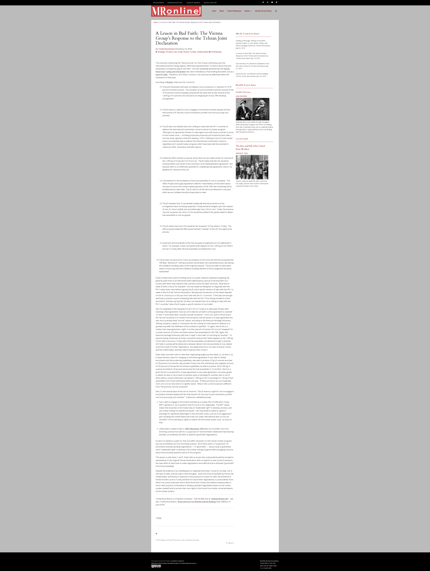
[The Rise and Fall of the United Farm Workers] (252, 167)
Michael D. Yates (242, 153)
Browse (247, 11)
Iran (175, 52)
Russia (186, 52)
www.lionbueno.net (220, 499)
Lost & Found (242, 138)
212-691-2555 (267, 568)
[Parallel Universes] (252, 109)
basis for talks (162, 74)
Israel (180, 52)
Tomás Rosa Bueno (166, 49)
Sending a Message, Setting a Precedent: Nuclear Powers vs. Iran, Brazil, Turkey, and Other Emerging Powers (251, 43)
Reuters (170, 82)
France (170, 52)
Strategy (161, 52)
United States (202, 52)
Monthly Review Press (175, 3)
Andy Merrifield (241, 96)
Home (214, 11)
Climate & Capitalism (193, 3)
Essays (263, 11)
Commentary (216, 52)
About (222, 11)
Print (159, 518)
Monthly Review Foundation (269, 561)
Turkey (193, 52)
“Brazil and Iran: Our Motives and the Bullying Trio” (198, 501)
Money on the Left (210, 3)
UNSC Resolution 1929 (194, 429)
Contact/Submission (234, 11)
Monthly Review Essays (246, 85)
